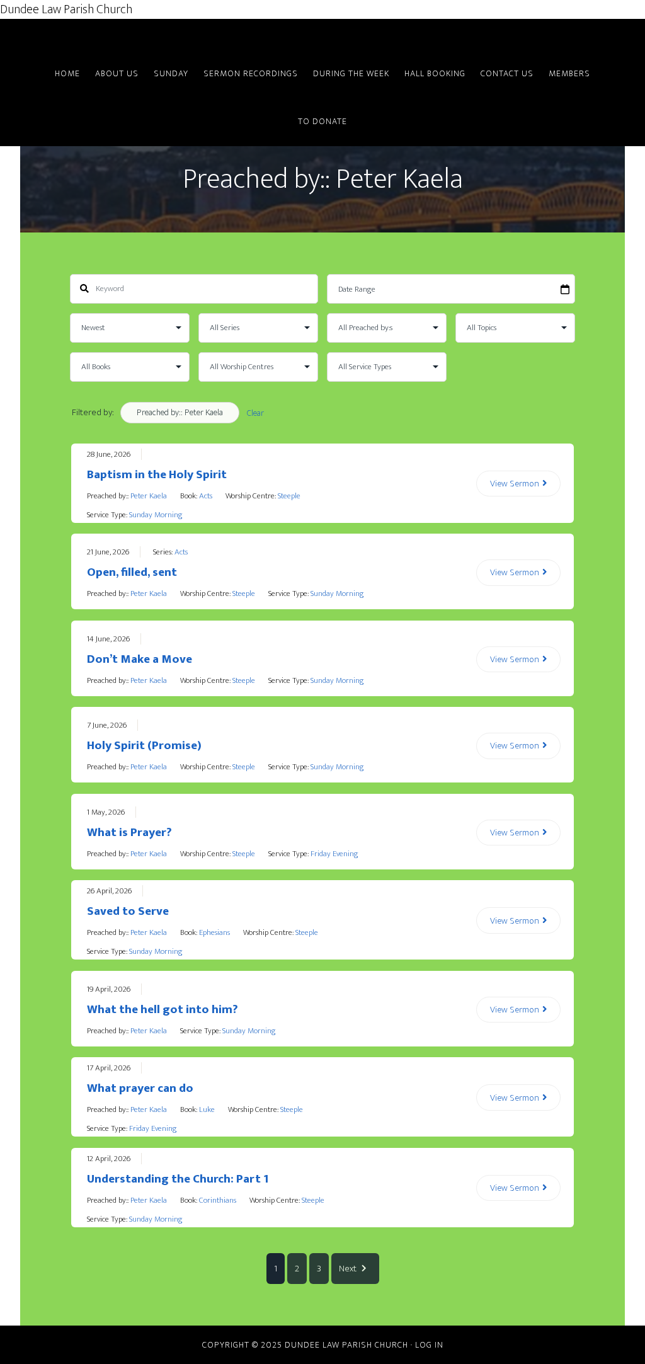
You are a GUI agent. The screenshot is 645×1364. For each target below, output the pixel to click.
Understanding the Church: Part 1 (177, 1179)
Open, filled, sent (132, 572)
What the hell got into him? (162, 1009)
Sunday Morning (156, 514)
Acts (205, 495)
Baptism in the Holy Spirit (157, 474)
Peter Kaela (148, 495)
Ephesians (214, 932)
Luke (207, 1109)
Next (348, 1268)
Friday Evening (334, 853)
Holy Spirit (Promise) (144, 745)
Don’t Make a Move (139, 659)
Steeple (289, 495)
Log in (429, 1345)
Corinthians (217, 1200)
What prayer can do (140, 1088)
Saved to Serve (128, 911)
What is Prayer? (129, 832)
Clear (255, 413)
